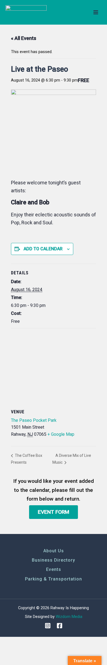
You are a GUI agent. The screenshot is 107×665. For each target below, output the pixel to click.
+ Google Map (60, 434)
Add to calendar (43, 248)
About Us (53, 550)
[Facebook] (60, 626)
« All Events (23, 38)
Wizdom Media (69, 616)
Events (53, 569)
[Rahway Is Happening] (26, 12)
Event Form (53, 512)
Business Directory (53, 560)
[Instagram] (48, 626)
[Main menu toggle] (96, 12)
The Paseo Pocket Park (34, 420)
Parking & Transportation (53, 579)
